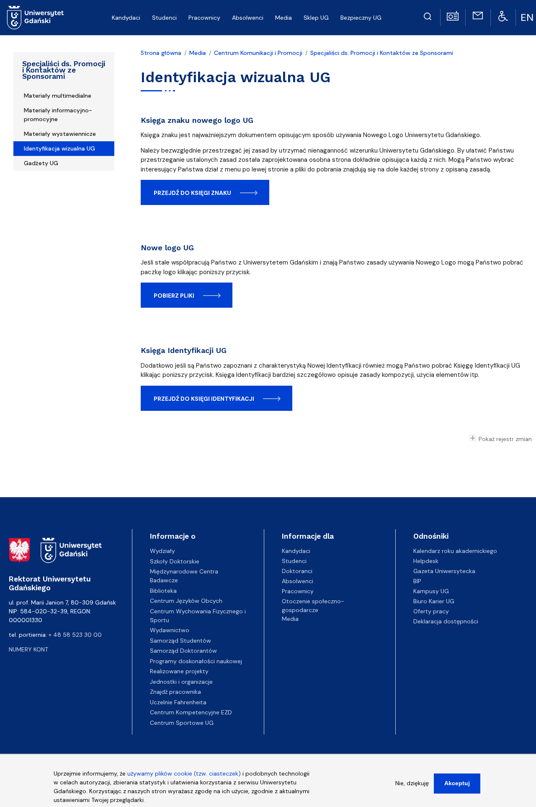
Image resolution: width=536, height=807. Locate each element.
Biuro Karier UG (433, 601)
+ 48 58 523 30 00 (75, 634)
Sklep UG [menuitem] (316, 17)
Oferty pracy (431, 611)
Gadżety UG (41, 163)
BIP (417, 581)
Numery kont (28, 649)
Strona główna (161, 53)
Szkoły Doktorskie (174, 561)
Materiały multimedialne (57, 95)
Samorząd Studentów (180, 640)
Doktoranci (297, 571)
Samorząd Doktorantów (183, 650)
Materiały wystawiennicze (60, 134)
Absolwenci (297, 581)
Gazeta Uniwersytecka (444, 571)
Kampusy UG (431, 591)
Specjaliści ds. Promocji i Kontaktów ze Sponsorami (63, 70)
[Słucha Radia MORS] (453, 15)
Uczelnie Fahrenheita (178, 702)
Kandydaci (296, 551)
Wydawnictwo (169, 630)
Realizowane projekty (179, 671)
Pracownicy (298, 591)
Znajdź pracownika (175, 691)
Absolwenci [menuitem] (247, 17)
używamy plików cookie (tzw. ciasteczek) (184, 773)
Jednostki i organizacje (181, 681)
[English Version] (528, 17)
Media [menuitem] (283, 17)
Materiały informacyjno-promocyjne (58, 114)
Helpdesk (425, 561)
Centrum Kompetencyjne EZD (191, 712)
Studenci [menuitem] (164, 17)
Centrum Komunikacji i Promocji (258, 53)
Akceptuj (457, 783)
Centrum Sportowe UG (182, 723)
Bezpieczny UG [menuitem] (360, 17)
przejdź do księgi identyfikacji (204, 398)
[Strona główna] (35, 17)
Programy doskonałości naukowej (196, 661)
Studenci (294, 561)
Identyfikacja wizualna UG (59, 148)
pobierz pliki (174, 295)
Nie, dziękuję (412, 783)
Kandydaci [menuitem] (126, 17)
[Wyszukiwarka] (427, 15)
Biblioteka (163, 590)
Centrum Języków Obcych (186, 601)
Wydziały (162, 551)
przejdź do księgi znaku (192, 193)
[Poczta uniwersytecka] (478, 15)
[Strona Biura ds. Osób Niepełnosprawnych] (503, 15)
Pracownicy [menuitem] (204, 17)
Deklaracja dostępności (445, 621)
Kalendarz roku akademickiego (455, 551)
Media (197, 53)
